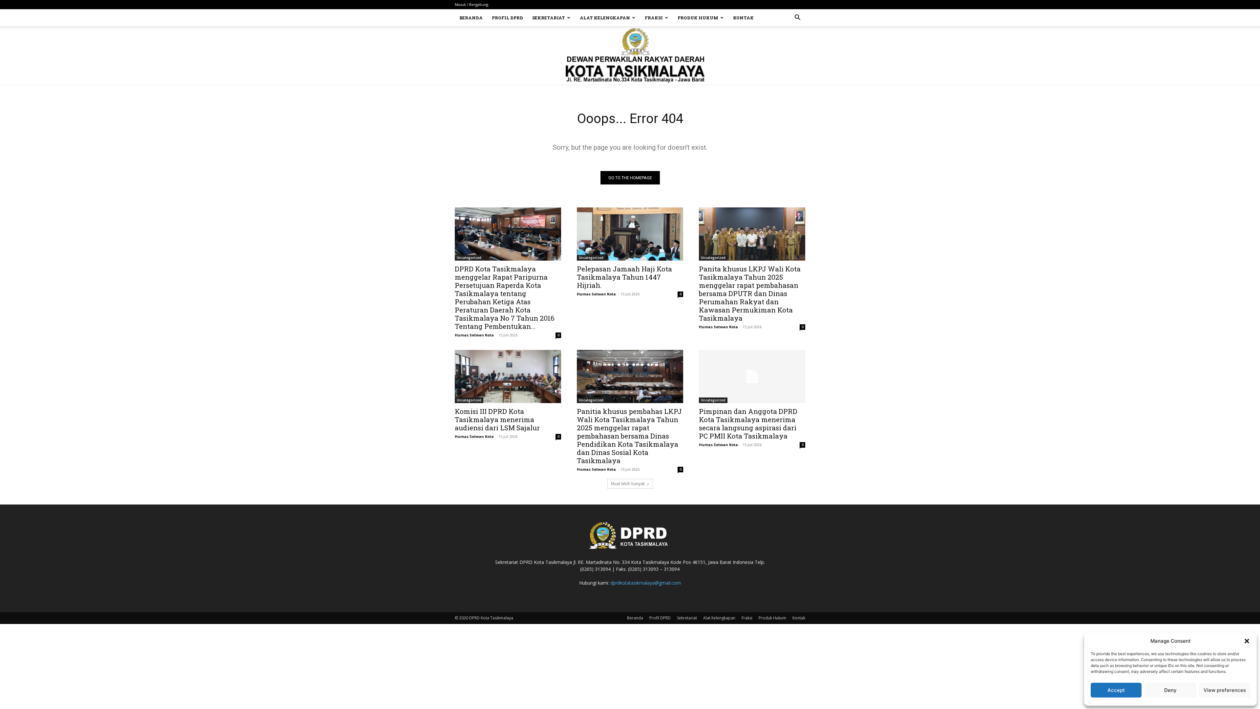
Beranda (471, 18)
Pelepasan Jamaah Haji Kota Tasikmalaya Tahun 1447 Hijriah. (624, 277)
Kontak (743, 18)
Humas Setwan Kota (474, 335)
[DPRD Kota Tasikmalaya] (630, 55)
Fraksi (654, 18)
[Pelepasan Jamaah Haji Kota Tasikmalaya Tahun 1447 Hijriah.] (630, 234)
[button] (1247, 641)
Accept (1116, 690)
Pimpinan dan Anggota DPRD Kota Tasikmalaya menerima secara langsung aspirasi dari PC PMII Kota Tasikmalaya (748, 423)
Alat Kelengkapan (605, 18)
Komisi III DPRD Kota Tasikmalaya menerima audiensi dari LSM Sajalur (497, 419)
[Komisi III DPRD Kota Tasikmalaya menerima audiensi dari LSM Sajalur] (508, 376)
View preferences (1225, 690)
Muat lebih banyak (628, 483)
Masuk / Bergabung (471, 4)
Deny (1170, 690)
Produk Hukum (698, 18)
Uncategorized (469, 257)
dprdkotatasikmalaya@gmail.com (645, 583)
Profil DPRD (507, 18)
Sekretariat (548, 18)
